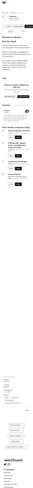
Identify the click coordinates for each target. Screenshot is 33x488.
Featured (7, 481)
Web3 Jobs (7, 478)
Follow (8, 26)
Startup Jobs (8, 475)
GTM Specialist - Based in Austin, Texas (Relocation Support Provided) (17, 145)
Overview (7, 472)
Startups (13, 13)
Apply (18, 137)
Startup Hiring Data (10, 484)
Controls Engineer (14, 174)
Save (11, 137)
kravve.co (6, 381)
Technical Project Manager (17, 161)
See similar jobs (10, 96)
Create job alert (18, 26)
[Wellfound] (4, 2)
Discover (5, 13)
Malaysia (6, 386)
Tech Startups (8, 487)
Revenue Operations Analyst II (19, 131)
